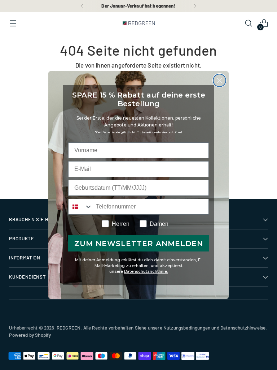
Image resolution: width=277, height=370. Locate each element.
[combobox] (80, 206)
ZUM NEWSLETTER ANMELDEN (138, 243)
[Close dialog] (219, 80)
